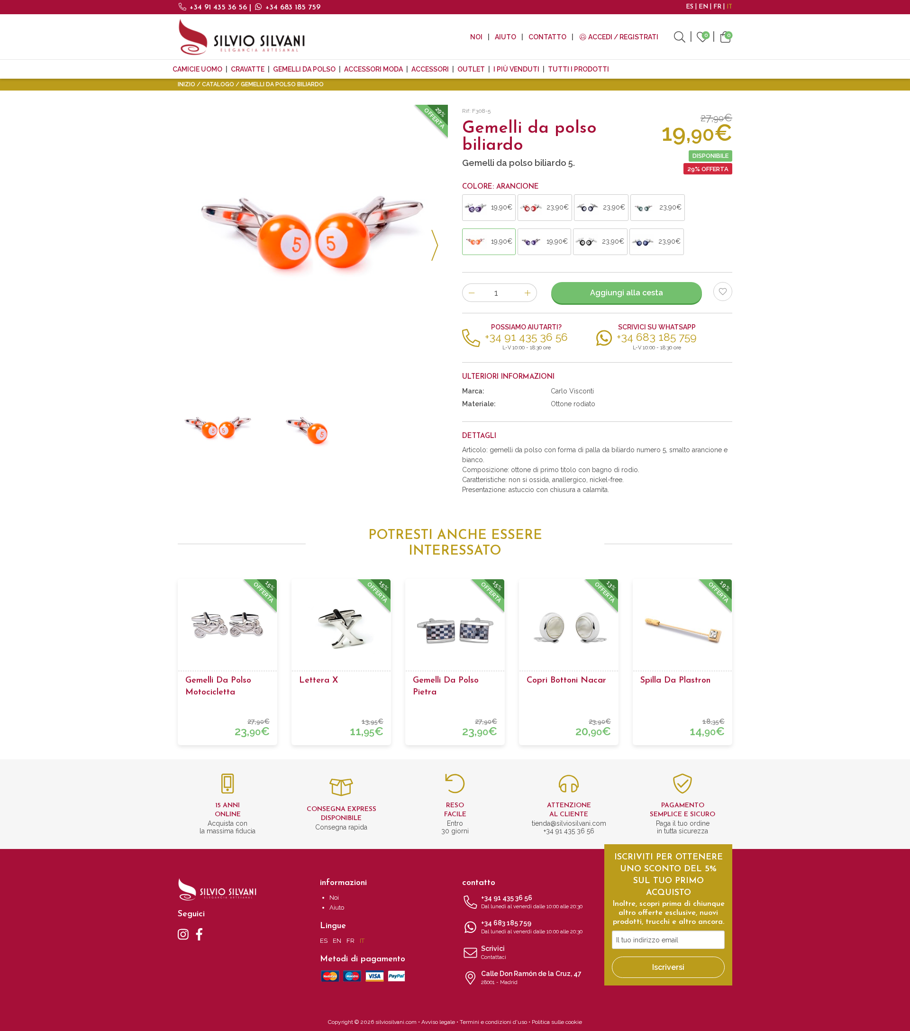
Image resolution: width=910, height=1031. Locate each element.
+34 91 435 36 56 (218, 7)
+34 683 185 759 (291, 7)
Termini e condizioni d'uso (493, 1022)
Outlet (471, 69)
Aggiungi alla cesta (626, 292)
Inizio (186, 84)
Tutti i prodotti (578, 69)
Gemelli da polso (304, 69)
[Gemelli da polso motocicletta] (227, 628)
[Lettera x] (341, 628)
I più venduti (516, 69)
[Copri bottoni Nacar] (569, 628)
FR (717, 7)
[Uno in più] (528, 292)
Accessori (430, 69)
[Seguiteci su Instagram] (183, 934)
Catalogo (218, 84)
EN (703, 7)
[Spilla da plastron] (682, 628)
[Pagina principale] (242, 36)
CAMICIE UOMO (197, 69)
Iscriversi (668, 967)
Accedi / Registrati (622, 37)
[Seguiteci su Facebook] (199, 934)
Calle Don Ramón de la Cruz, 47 (531, 977)
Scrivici (493, 952)
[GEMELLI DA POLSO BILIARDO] (313, 240)
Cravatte (247, 69)
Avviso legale (438, 1022)
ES (689, 7)
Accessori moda (373, 69)
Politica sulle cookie (557, 1022)
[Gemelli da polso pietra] (455, 628)
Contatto (547, 37)
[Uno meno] (471, 292)
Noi (476, 37)
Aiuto (505, 37)
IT (729, 7)
